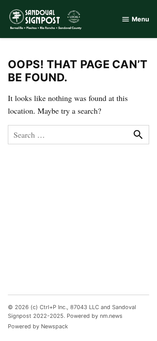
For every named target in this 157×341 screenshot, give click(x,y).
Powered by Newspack (38, 326)
